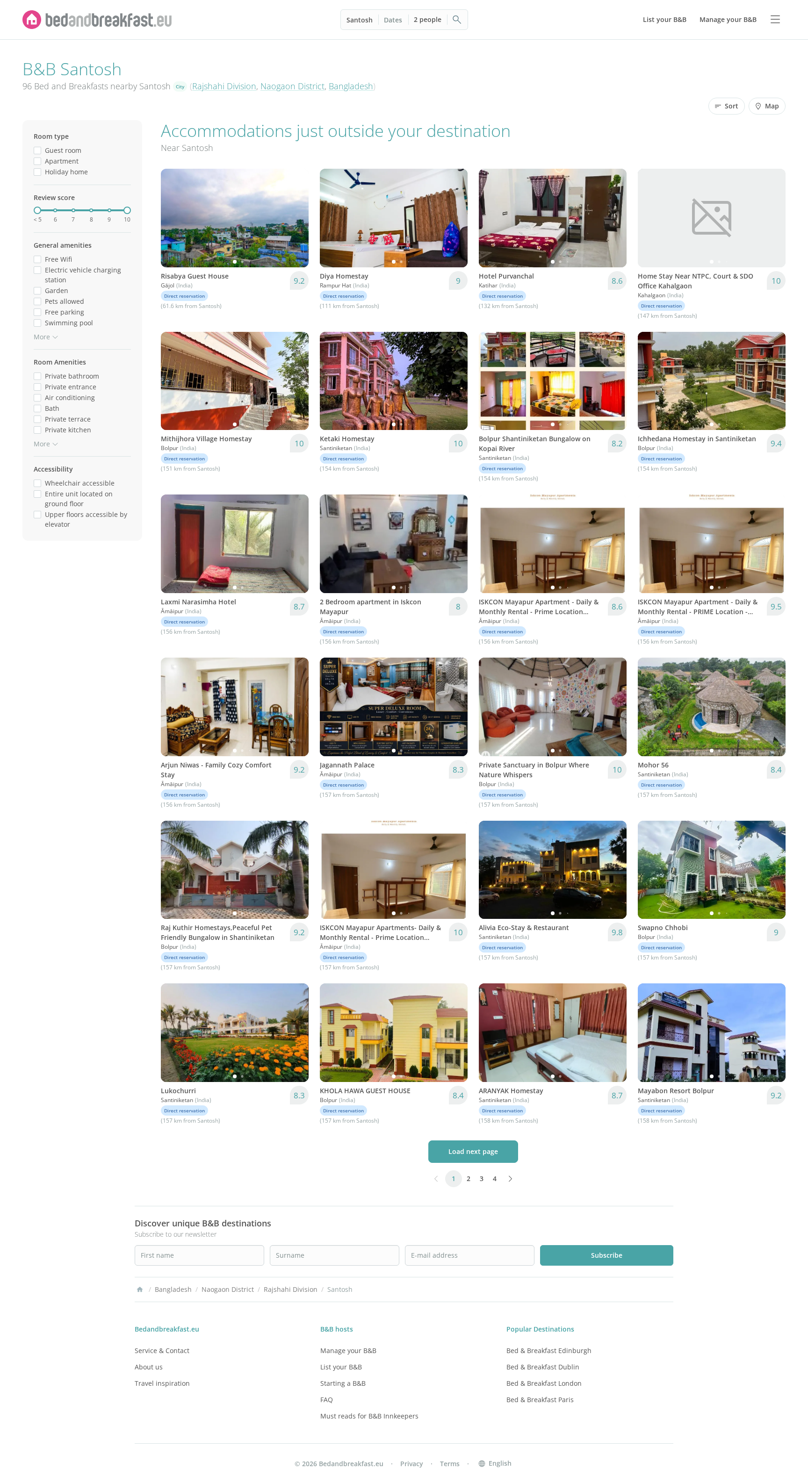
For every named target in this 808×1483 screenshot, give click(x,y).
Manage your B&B (348, 1350)
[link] (97, 19)
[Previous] (174, 217)
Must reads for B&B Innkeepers (369, 1415)
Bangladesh (351, 86)
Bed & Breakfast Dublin (542, 1366)
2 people (427, 19)
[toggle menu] (775, 19)
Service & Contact (162, 1350)
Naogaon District (292, 86)
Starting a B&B (343, 1383)
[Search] (457, 19)
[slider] (37, 210)
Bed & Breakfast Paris (540, 1399)
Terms (450, 1463)
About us (149, 1366)
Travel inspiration (162, 1383)
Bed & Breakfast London (544, 1383)
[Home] (140, 1289)
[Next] (295, 217)
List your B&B (341, 1366)
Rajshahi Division (224, 86)
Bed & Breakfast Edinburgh (549, 1350)
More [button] (42, 336)
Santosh (359, 19)
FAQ (326, 1399)
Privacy (411, 1463)
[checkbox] (37, 150)
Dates (393, 19)
